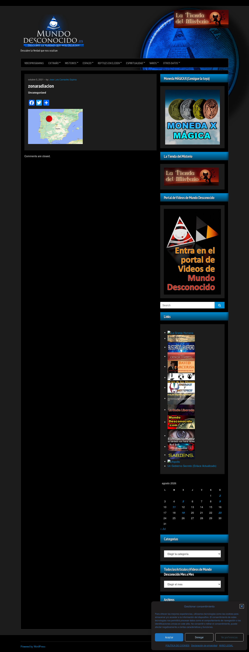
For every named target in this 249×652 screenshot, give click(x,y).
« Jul (163, 528)
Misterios (70, 63)
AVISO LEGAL (226, 645)
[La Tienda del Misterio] (201, 18)
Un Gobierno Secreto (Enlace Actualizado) (192, 466)
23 (220, 512)
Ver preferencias (229, 637)
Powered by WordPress (33, 646)
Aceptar (169, 637)
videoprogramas (34, 63)
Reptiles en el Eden (109, 63)
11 (174, 507)
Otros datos (170, 63)
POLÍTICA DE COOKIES (177, 645)
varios (153, 63)
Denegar (199, 637)
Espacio (87, 63)
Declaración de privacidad (204, 645)
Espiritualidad (134, 63)
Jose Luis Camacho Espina (63, 79)
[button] (242, 606)
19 (183, 512)
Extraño (53, 63)
